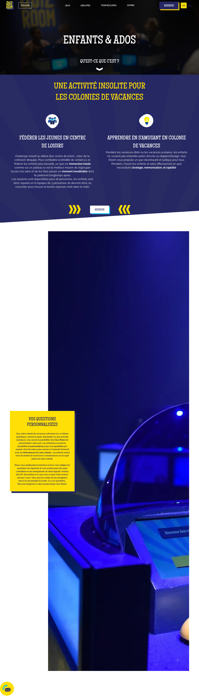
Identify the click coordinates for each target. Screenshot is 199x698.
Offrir (130, 5)
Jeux (67, 5)
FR (183, 5)
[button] (67, 5)
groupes (85, 5)
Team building (109, 5)
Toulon (25, 5)
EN (189, 5)
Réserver (99, 210)
